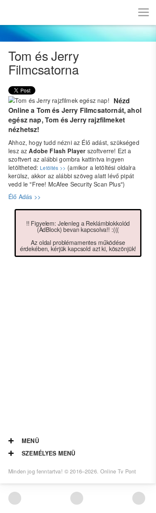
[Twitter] (14, 498)
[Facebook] (76, 498)
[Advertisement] (78, 339)
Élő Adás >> (24, 196)
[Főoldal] (12, 12)
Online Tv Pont (118, 471)
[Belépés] (37, 12)
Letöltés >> (53, 167)
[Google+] (138, 498)
